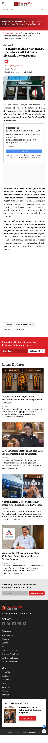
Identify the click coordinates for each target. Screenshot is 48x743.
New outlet (8, 45)
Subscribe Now (28, 718)
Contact (5, 676)
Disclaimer (6, 679)
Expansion (8, 324)
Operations (6, 639)
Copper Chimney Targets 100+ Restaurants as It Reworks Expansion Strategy (22, 399)
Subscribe (6, 687)
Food (4, 646)
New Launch (7, 635)
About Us (6, 672)
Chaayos (7, 329)
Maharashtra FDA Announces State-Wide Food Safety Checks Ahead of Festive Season (21, 556)
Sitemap (5, 695)
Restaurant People (10, 650)
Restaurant (8, 33)
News (17, 33)
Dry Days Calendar (10, 658)
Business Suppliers (10, 654)
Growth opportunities (25, 324)
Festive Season (20, 329)
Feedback (6, 691)
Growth (5, 643)
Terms (4, 683)
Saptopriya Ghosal (15, 66)
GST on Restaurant (10, 661)
